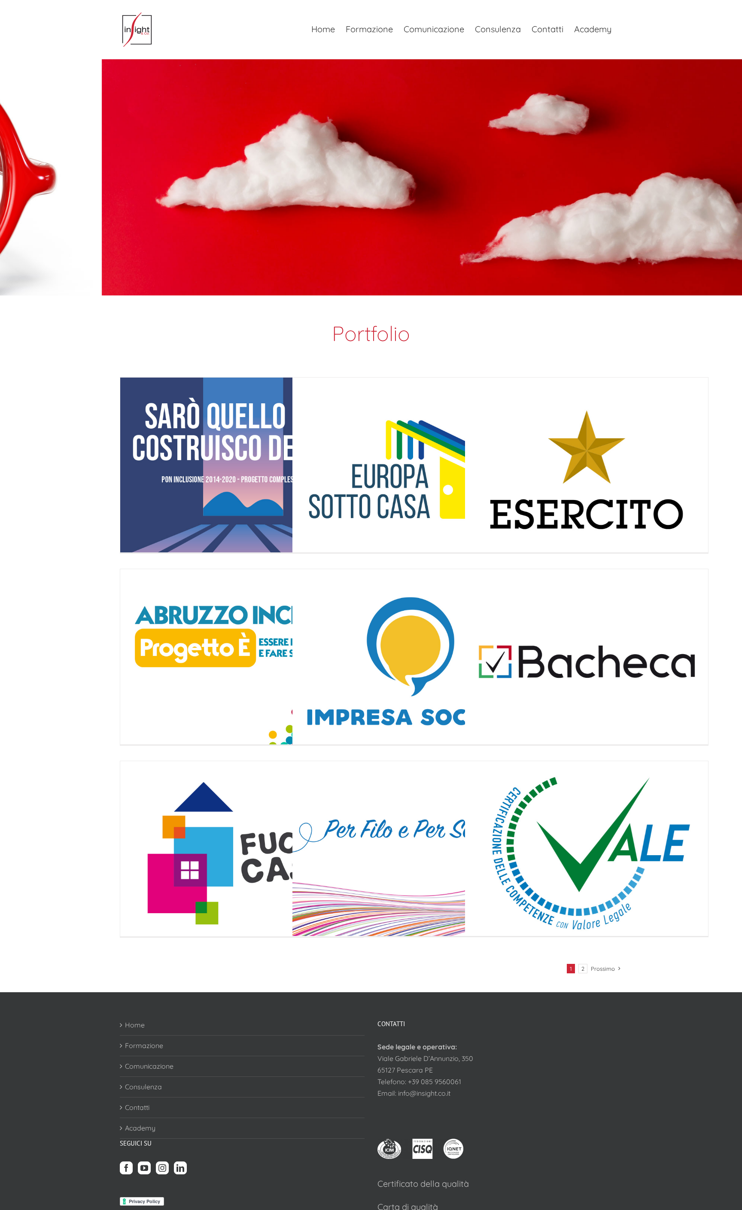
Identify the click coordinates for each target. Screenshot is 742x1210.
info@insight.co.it (424, 1093)
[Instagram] (162, 1167)
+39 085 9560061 (434, 1081)
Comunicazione (149, 1066)
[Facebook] (126, 1167)
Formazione (144, 1045)
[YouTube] (144, 1167)
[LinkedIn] (180, 1167)
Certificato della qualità (423, 1183)
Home (135, 1025)
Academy (140, 1128)
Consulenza (143, 1086)
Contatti (137, 1107)
